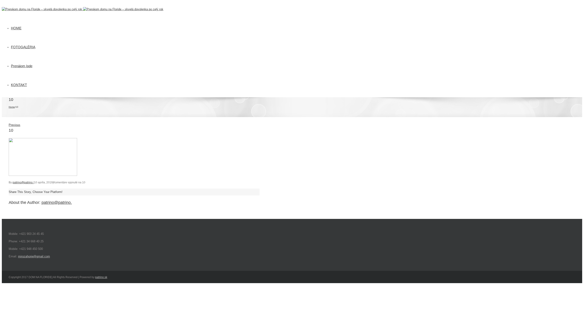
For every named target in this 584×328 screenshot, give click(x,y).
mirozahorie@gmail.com (34, 256)
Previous (14, 125)
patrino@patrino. (23, 182)
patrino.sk (101, 277)
